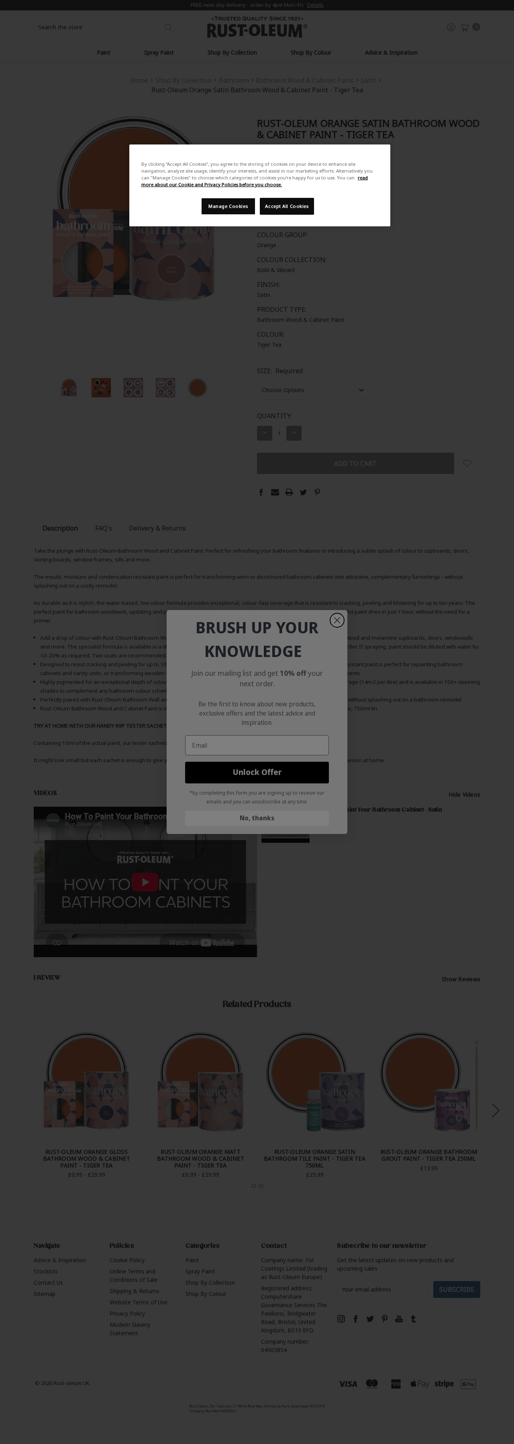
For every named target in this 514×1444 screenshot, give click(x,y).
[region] (259, 185)
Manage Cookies (228, 206)
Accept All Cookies (286, 206)
